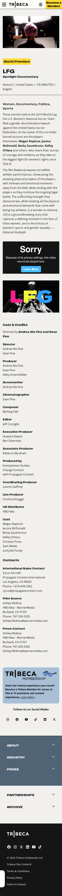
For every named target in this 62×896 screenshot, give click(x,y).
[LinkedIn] (45, 719)
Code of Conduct (16, 884)
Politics (43, 104)
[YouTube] (26, 719)
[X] (54, 719)
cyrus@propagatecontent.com (22, 590)
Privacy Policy (14, 877)
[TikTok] (36, 719)
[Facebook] (17, 719)
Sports (8, 108)
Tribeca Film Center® (19, 864)
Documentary (26, 104)
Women (8, 104)
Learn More (28, 697)
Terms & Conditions (18, 871)
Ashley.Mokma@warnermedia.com (25, 620)
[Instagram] (8, 719)
